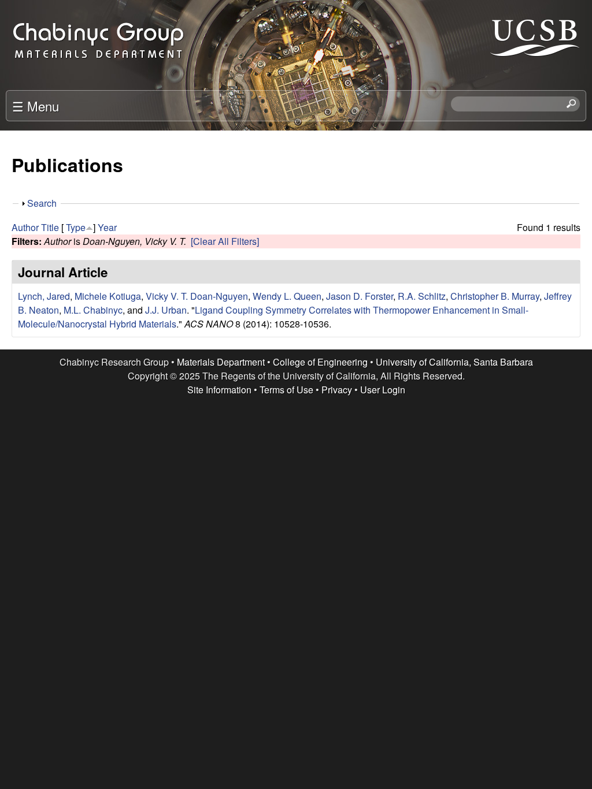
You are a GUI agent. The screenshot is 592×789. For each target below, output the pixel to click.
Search (42, 203)
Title (50, 227)
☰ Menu (35, 105)
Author (25, 227)
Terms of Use (286, 389)
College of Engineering (320, 362)
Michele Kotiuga (108, 296)
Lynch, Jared (44, 296)
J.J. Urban (166, 310)
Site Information (219, 389)
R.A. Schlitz (422, 296)
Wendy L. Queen (287, 296)
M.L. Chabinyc (93, 310)
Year (107, 227)
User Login (382, 389)
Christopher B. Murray (494, 296)
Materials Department (221, 362)
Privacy (336, 389)
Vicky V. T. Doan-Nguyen (197, 296)
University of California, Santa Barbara (454, 362)
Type (76, 227)
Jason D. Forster (359, 296)
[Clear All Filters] (225, 241)
